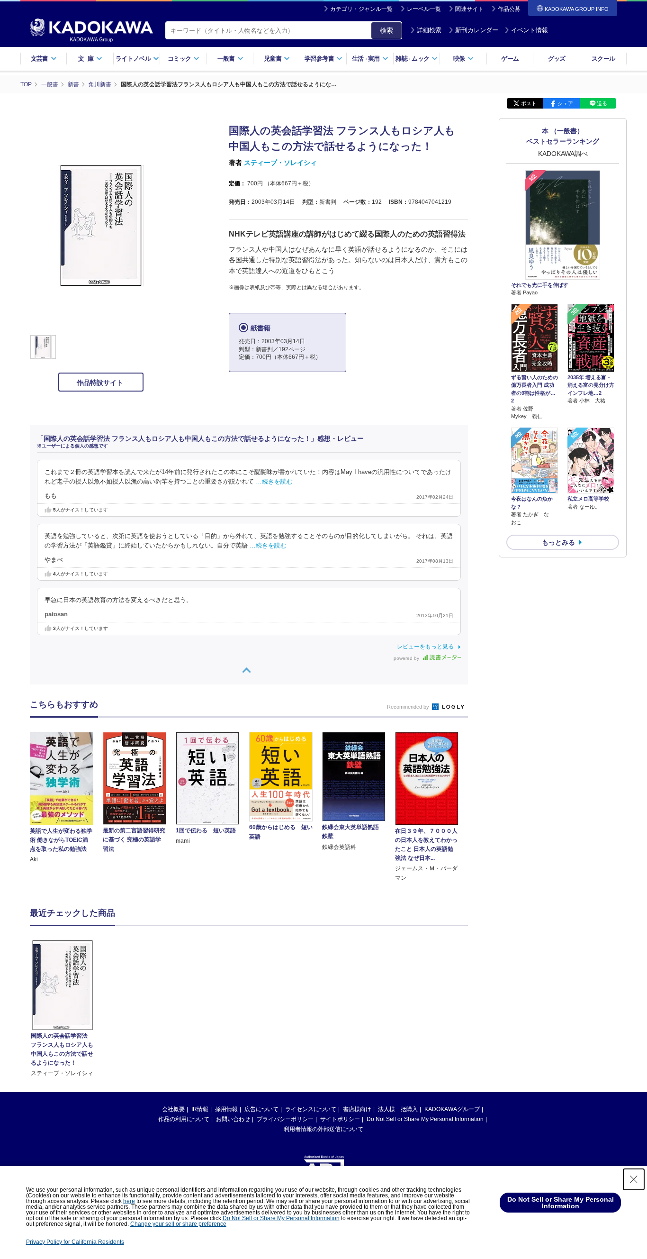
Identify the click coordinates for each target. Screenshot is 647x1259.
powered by (407, 658)
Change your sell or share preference (178, 1224)
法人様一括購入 (398, 1109)
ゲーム (510, 58)
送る (602, 103)
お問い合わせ (233, 1119)
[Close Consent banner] (633, 1179)
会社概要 (173, 1109)
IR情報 (199, 1109)
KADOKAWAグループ (452, 1109)
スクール (603, 58)
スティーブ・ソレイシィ (280, 162)
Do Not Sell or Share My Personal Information (425, 1119)
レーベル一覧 (424, 9)
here (129, 1201)
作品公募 (509, 9)
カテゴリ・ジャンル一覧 (361, 9)
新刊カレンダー (476, 30)
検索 (386, 30)
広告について (261, 1109)
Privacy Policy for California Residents (75, 1242)
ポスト (529, 103)
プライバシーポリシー (285, 1119)
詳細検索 (429, 30)
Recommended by (409, 707)
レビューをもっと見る (425, 646)
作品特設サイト (101, 382)
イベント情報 (529, 30)
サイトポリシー (340, 1119)
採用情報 (226, 1109)
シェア (565, 103)
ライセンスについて (310, 1109)
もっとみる (558, 542)
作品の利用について (183, 1119)
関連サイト (469, 9)
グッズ (557, 58)
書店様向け (357, 1109)
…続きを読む (274, 481)
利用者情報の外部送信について (323, 1129)
